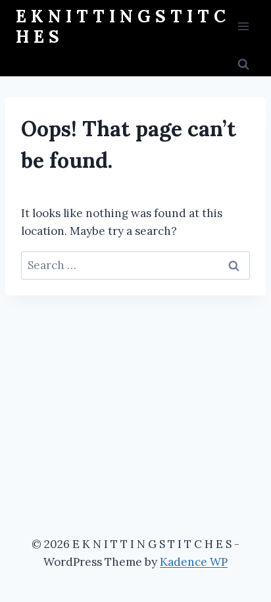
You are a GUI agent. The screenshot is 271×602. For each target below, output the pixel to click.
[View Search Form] (243, 64)
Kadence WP (194, 562)
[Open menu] (243, 26)
